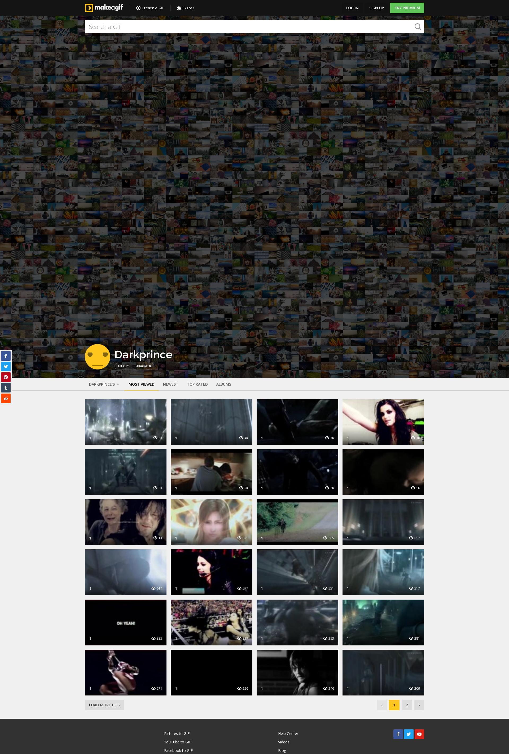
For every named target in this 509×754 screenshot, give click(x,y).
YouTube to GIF (177, 741)
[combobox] (254, 26)
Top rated (197, 384)
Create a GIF (153, 7)
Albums (223, 384)
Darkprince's (102, 384)
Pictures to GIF (177, 733)
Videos (283, 741)
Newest (170, 384)
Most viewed (142, 384)
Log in (352, 7)
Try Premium (407, 7)
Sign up (376, 7)
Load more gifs (104, 704)
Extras (188, 7)
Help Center (288, 733)
